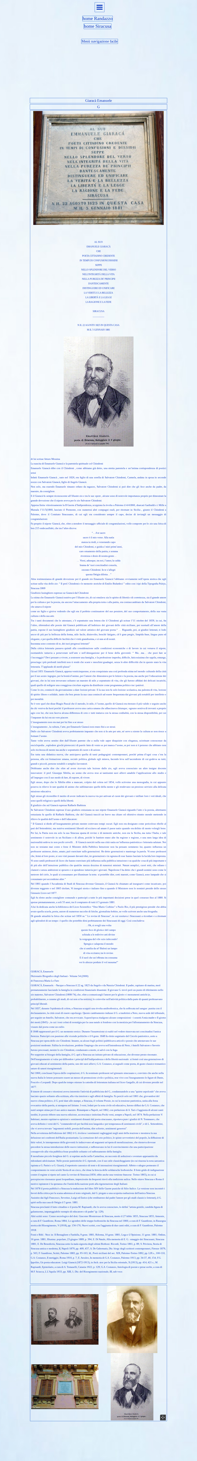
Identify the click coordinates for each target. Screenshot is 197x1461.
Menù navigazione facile (100, 41)
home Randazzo (98, 18)
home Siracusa (97, 26)
